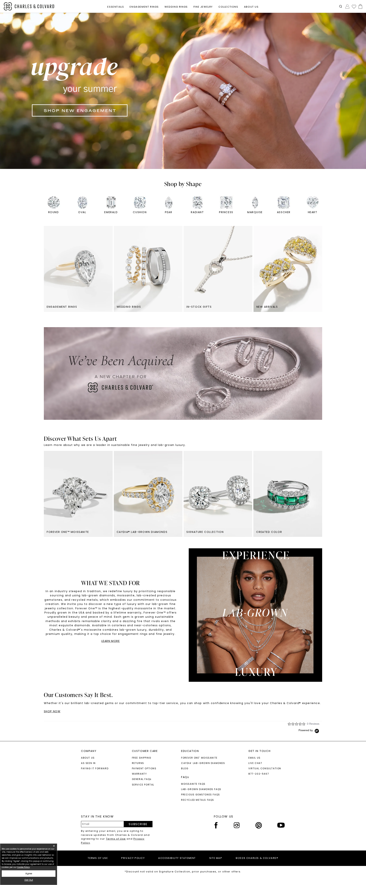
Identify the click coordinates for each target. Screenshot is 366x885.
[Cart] (359, 6)
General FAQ (142, 779)
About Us (88, 757)
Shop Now (52, 711)
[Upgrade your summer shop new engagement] (183, 91)
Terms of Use (116, 838)
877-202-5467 (258, 773)
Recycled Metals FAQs (197, 799)
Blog (184, 768)
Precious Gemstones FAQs (200, 794)
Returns (138, 763)
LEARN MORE (110, 641)
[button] (340, 6)
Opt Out (28, 880)
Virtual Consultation (264, 768)
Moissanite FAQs (193, 783)
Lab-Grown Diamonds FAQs (201, 789)
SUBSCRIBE (138, 824)
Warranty (139, 773)
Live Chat (255, 763)
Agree (28, 873)
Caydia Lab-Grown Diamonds (203, 763)
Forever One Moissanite (199, 757)
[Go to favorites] (354, 6)
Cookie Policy (23, 867)
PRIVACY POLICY (133, 858)
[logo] (29, 6)
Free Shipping (141, 757)
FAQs (185, 777)
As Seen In (88, 763)
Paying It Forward (94, 768)
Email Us (254, 757)
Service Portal (143, 784)
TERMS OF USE (98, 858)
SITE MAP (215, 858)
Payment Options (144, 768)
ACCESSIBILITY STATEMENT (177, 858)
